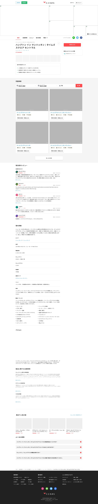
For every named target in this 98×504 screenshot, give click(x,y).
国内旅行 (24, 2)
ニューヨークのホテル (75, 415)
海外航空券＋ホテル (18, 477)
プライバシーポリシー (67, 481)
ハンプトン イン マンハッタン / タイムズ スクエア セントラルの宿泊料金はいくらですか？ (37, 441)
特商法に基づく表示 (77, 479)
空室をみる (72, 44)
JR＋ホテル (40, 479)
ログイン (72, 2)
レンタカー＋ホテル (53, 477)
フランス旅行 (31, 484)
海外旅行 (18, 2)
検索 (79, 85)
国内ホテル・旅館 (41, 477)
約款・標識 (75, 477)
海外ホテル (27, 477)
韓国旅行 (30, 479)
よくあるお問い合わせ (78, 481)
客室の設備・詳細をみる (23, 118)
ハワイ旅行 (16, 479)
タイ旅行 (30, 481)
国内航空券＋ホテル (53, 479)
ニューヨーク (19, 50)
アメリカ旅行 (23, 484)
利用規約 (64, 479)
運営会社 (64, 484)
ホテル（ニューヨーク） (21, 278)
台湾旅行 (15, 481)
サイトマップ (65, 477)
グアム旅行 (23, 479)
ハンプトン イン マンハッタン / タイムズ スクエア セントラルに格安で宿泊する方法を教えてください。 (40, 458)
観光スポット (52, 481)
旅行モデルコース (41, 481)
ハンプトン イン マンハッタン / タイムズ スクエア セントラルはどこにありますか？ (35, 447)
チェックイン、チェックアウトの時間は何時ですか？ (28, 452)
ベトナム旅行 (16, 484)
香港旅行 (22, 481)
